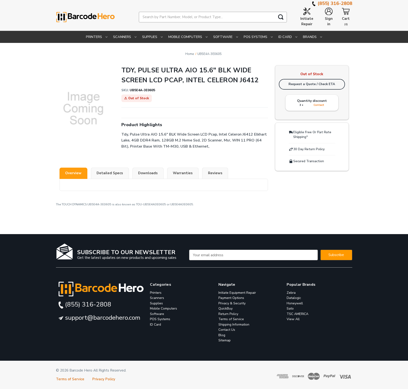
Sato (290, 308)
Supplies (150, 36)
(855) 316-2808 (334, 3)
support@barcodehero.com (101, 317)
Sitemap (224, 340)
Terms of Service (231, 319)
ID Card (285, 36)
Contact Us (226, 329)
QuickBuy (225, 308)
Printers (94, 36)
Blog (221, 335)
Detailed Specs (110, 173)
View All (293, 319)
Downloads (148, 173)
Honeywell (295, 303)
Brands (310, 36)
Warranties (183, 173)
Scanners (122, 36)
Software (223, 36)
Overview (73, 173)
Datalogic (294, 298)
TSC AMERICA (297, 314)
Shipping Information (233, 324)
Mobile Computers (185, 36)
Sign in (329, 21)
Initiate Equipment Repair (237, 292)
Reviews (215, 173)
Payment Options (231, 298)
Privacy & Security (232, 303)
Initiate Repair (306, 21)
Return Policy (228, 314)
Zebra (291, 292)
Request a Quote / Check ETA (312, 84)
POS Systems (256, 36)
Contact (319, 105)
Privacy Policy (103, 379)
